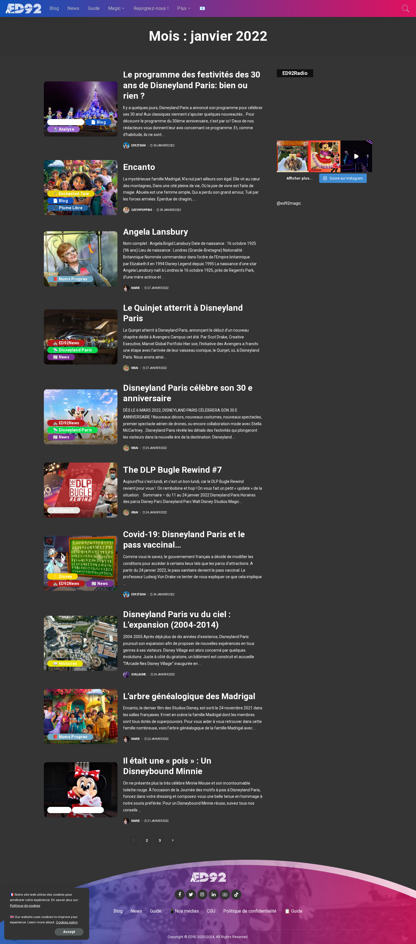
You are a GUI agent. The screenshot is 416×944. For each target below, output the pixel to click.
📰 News (61, 357)
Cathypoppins (141, 210)
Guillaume (138, 674)
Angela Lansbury (155, 232)
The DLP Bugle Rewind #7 (172, 470)
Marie (135, 288)
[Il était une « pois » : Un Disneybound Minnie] (80, 789)
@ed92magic (289, 203)
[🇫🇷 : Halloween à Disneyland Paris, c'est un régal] (292, 156)
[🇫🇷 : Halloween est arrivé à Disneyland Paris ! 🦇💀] (324, 156)
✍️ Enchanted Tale (71, 193)
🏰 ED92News (66, 343)
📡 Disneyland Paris (72, 350)
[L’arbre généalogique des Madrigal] (80, 716)
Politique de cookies (25, 906)
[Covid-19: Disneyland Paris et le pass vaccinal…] (80, 563)
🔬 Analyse (63, 129)
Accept (69, 932)
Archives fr (63, 510)
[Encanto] (80, 187)
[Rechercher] (405, 8)
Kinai (134, 368)
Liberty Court (66, 122)
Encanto (139, 167)
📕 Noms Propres (70, 279)
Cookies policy (67, 922)
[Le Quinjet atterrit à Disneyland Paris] (80, 336)
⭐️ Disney (62, 576)
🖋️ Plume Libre (67, 208)
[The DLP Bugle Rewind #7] (80, 490)
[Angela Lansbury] (80, 258)
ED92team (138, 145)
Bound (59, 810)
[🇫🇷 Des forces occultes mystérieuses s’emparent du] (356, 156)
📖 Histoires (65, 663)
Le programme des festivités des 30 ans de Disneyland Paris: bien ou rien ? (191, 85)
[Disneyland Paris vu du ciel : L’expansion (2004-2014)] (80, 643)
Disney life (88, 810)
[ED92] (23, 8)
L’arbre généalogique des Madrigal (189, 696)
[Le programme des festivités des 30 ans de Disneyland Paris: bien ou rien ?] (80, 109)
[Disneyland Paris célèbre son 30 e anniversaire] (80, 416)
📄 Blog (98, 122)
